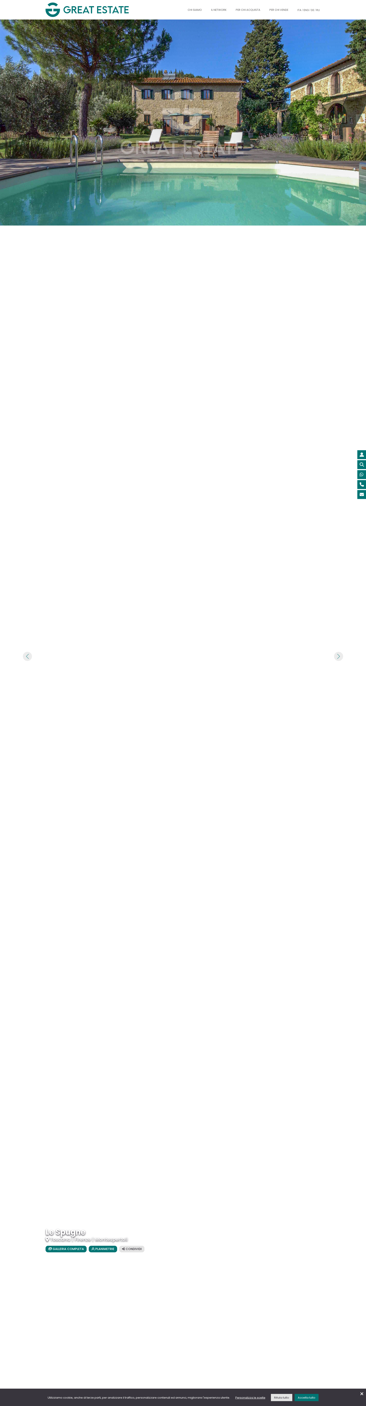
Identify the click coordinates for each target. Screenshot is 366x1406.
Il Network (219, 10)
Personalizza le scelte (250, 1398)
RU (318, 10)
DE (312, 10)
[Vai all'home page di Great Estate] (96, 10)
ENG (306, 10)
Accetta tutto (306, 1398)
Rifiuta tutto (281, 1398)
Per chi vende (278, 10)
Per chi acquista (248, 10)
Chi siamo (195, 10)
